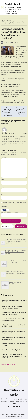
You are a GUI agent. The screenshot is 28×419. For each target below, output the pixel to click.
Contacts (19, 416)
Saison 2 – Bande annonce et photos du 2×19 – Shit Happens (15, 272)
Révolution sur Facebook (8, 364)
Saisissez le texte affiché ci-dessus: (9, 212)
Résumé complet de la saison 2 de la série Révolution (14, 301)
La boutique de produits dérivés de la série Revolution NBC (13, 319)
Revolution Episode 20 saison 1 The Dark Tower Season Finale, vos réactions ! (15, 251)
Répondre (24, 133)
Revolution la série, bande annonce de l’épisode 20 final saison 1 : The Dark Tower (15, 241)
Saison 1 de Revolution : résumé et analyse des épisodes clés (12, 307)
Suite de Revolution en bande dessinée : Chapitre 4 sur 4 (14, 325)
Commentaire (4, 157)
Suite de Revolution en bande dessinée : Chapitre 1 (14, 344)
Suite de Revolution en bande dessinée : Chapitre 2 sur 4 (14, 338)
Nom (2, 179)
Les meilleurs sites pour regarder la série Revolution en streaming (14, 313)
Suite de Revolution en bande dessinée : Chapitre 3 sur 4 (14, 332)
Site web (3, 194)
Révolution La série (13, 4)
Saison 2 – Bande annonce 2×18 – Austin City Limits (17, 261)
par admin (6, 42)
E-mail (3, 187)
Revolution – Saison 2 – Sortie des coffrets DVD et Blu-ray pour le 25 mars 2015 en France (14, 356)
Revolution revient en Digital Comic (12, 350)
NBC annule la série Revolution (15, 283)
